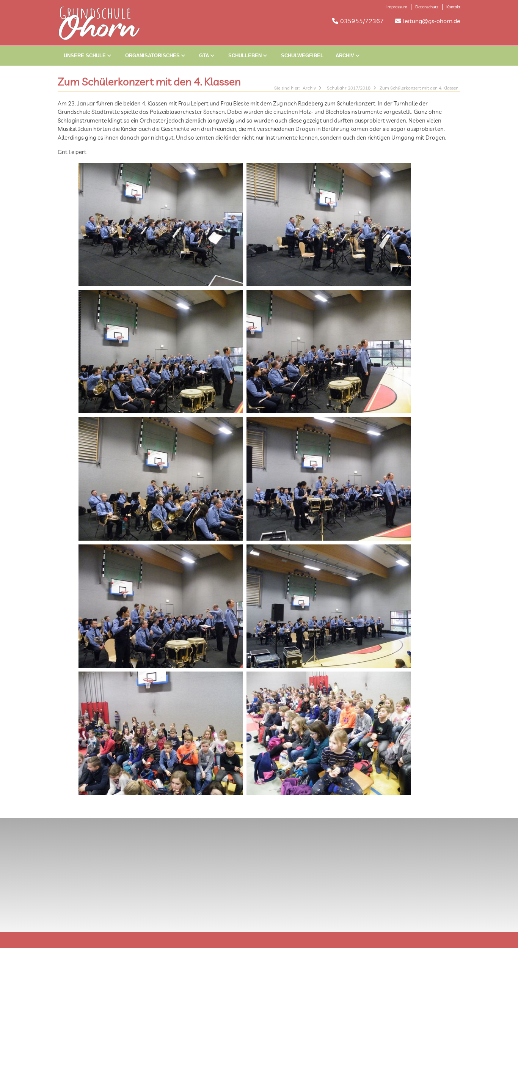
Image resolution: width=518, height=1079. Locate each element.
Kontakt (453, 6)
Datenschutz (426, 6)
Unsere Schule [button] (85, 55)
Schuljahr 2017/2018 (348, 88)
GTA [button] (204, 55)
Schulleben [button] (245, 55)
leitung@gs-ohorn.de (431, 21)
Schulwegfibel (302, 55)
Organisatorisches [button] (153, 55)
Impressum (396, 6)
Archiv (346, 55)
